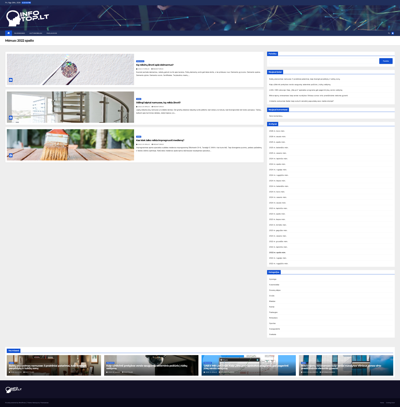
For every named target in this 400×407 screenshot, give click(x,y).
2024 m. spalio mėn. (277, 164)
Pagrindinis (19, 33)
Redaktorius (158, 69)
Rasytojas (29, 372)
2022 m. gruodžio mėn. (278, 241)
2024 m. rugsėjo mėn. (278, 170)
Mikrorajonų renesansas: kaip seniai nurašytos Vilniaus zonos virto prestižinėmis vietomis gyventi (308, 96)
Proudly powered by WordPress (15, 402)
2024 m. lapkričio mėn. (278, 159)
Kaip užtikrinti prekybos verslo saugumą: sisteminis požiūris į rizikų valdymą (299, 84)
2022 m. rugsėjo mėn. (278, 258)
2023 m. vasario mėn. (277, 236)
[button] (389, 33)
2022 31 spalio (144, 69)
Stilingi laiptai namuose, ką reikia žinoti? (158, 102)
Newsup (35, 402)
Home (382, 402)
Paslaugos (52, 33)
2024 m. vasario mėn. (278, 197)
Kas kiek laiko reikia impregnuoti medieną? (160, 140)
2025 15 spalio (211, 372)
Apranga (272, 279)
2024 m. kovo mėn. (277, 192)
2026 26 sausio (114, 372)
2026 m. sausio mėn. (277, 136)
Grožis (271, 296)
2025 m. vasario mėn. (277, 153)
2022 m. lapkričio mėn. (278, 247)
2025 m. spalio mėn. (277, 142)
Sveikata (272, 334)
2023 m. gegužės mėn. (278, 230)
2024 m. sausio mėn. (277, 203)
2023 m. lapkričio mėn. (278, 208)
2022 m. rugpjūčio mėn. (278, 263)
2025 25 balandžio (310, 372)
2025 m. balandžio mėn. (278, 148)
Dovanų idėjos (275, 290)
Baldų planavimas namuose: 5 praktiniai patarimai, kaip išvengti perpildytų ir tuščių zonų (304, 79)
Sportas (272, 323)
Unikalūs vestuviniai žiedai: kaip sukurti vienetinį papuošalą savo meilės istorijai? (301, 101)
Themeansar (44, 402)
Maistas (272, 301)
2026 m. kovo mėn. (277, 131)
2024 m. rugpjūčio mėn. (278, 175)
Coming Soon (390, 402)
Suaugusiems (274, 329)
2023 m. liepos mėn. (277, 219)
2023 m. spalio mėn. (277, 214)
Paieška (272, 54)
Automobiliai (35, 33)
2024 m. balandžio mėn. (279, 186)
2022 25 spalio (144, 106)
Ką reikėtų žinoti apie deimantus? (155, 64)
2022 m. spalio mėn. (277, 252)
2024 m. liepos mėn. (277, 181)
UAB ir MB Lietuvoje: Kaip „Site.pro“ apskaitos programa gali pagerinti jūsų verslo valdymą (305, 90)
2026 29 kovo (16, 372)
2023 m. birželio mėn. (277, 225)
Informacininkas (227, 372)
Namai (139, 99)
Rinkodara (273, 318)
